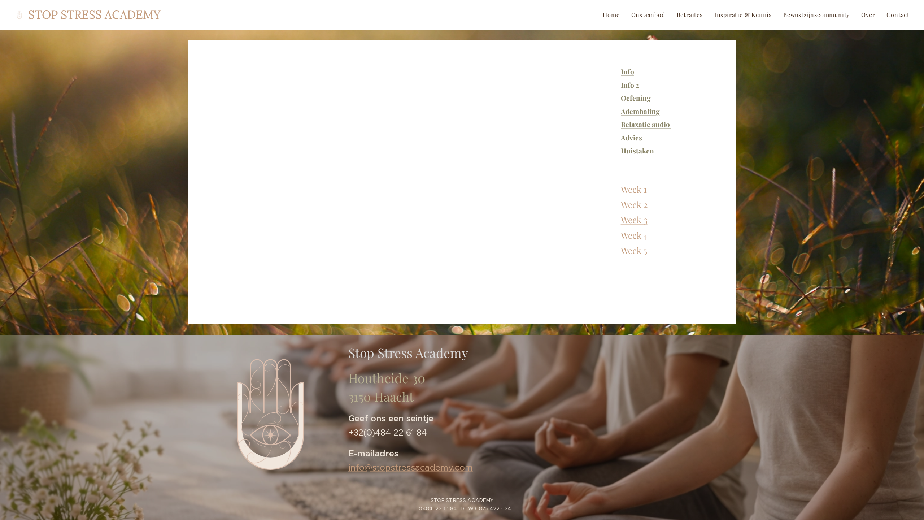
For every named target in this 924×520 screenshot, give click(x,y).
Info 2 (630, 85)
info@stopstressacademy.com (410, 467)
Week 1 (634, 189)
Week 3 (634, 219)
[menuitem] (613, 15)
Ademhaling (640, 111)
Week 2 (635, 204)
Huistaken (637, 150)
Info (627, 71)
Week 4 (634, 235)
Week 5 (634, 250)
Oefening (636, 98)
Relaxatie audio (646, 124)
